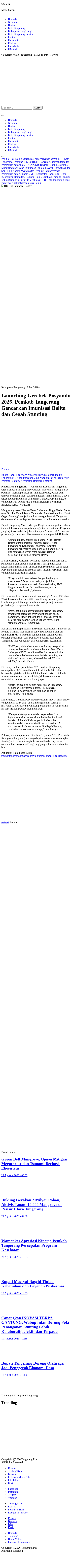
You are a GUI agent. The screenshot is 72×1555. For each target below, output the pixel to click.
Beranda (12, 19)
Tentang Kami (15, 1471)
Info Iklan (13, 1480)
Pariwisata (13, 46)
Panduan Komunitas (18, 1542)
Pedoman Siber (16, 1509)
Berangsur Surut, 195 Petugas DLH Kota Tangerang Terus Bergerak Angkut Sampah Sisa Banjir (35, 181)
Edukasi (12, 43)
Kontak (12, 1474)
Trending (13, 1536)
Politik (11, 37)
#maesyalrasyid (28, 755)
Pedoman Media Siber (19, 1477)
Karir (11, 1483)
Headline (62, 755)
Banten (12, 25)
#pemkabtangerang (47, 755)
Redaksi (12, 1468)
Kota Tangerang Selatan (20, 34)
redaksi (5, 822)
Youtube (12, 1497)
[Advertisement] (36, 225)
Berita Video (14, 1539)
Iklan (10, 1524)
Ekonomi (13, 40)
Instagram (13, 1491)
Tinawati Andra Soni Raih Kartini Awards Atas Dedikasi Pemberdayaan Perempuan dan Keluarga (35, 170)
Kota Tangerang (16, 28)
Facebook (13, 1488)
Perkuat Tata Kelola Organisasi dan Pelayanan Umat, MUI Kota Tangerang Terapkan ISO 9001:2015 (35, 160)
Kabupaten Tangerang (19, 31)
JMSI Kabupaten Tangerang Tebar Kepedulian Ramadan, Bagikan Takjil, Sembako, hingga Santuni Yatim (35, 176)
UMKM (12, 49)
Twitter (12, 1494)
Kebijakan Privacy (18, 1512)
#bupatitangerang (10, 755)
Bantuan (12, 1521)
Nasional (12, 22)
